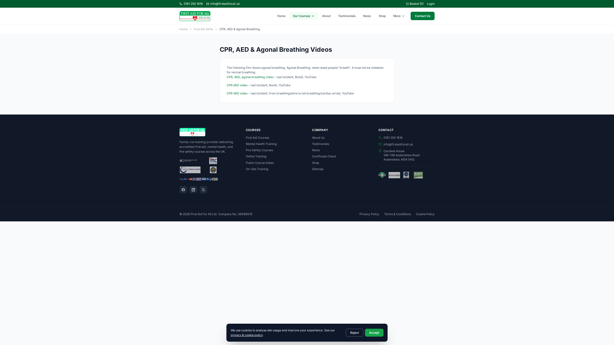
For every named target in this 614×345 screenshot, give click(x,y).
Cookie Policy (425, 214)
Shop (382, 16)
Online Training (256, 156)
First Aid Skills (203, 29)
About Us (318, 137)
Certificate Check (324, 156)
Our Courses (301, 16)
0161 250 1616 (193, 4)
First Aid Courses (257, 137)
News (367, 16)
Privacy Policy (369, 214)
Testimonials (347, 16)
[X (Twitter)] (203, 190)
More (397, 16)
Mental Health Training (261, 144)
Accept (374, 332)
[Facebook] (183, 190)
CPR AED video (237, 85)
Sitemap (318, 169)
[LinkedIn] (193, 190)
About (326, 16)
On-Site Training (257, 169)
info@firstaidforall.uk (225, 4)
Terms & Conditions (397, 214)
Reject (354, 332)
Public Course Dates (260, 163)
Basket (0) (417, 4)
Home (281, 16)
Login (431, 4)
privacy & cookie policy (247, 335)
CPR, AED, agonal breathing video (250, 77)
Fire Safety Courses (259, 150)
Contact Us (423, 16)
